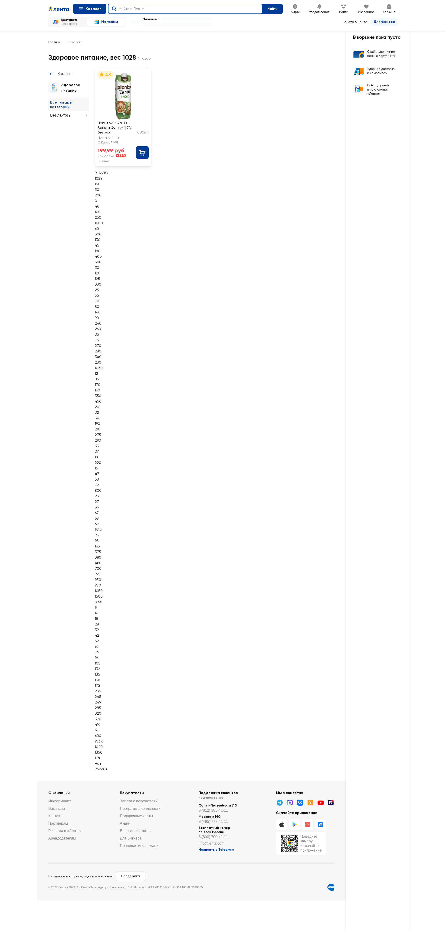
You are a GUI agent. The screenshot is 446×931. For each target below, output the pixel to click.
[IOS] (281, 824)
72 (97, 485)
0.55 (98, 602)
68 (97, 518)
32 (97, 412)
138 (97, 680)
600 (98, 735)
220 (98, 462)
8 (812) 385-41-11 (213, 810)
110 (97, 457)
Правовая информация (140, 846)
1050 (99, 591)
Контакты (56, 816)
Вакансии (56, 809)
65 (97, 646)
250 (98, 217)
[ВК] (300, 802)
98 (97, 540)
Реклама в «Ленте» (65, 831)
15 (96, 468)
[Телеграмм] (279, 802)
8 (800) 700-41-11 (213, 837)
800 (98, 490)
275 (98, 435)
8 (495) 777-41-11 (213, 822)
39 (97, 630)
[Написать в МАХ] (290, 802)
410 (98, 724)
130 (97, 240)
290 (98, 440)
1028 (98, 178)
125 (97, 279)
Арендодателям (62, 838)
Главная (54, 42)
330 (98, 284)
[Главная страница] (58, 8)
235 (98, 691)
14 (96, 613)
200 (98, 195)
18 (96, 618)
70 (97, 301)
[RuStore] (320, 824)
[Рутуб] (330, 802)
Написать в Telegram (216, 850)
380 (98, 557)
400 (98, 256)
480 (98, 563)
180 (97, 251)
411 (97, 730)
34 (97, 418)
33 (97, 446)
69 (96, 524)
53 (97, 479)
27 (97, 501)
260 (98, 329)
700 (98, 568)
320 (98, 713)
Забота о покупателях (138, 801)
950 (98, 579)
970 (98, 585)
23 (97, 496)
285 (98, 708)
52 (97, 641)
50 (97, 189)
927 (98, 574)
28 (97, 624)
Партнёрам (58, 823)
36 (97, 507)
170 (97, 384)
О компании (59, 793)
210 (97, 429)
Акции (125, 823)
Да (97, 758)
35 (97, 334)
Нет (98, 763)
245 (98, 696)
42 (97, 635)
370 (98, 719)
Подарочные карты (136, 816)
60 (97, 228)
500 (98, 262)
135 (97, 674)
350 (98, 396)
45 (97, 245)
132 (97, 669)
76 (96, 652)
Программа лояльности (140, 809)
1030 (99, 368)
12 (96, 373)
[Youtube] (320, 802)
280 (98, 351)
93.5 (98, 529)
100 (98, 212)
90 (97, 318)
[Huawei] (307, 824)
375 (98, 552)
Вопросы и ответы (135, 831)
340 (98, 357)
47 (97, 474)
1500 (99, 596)
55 (97, 295)
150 (97, 184)
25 (97, 290)
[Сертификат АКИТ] (330, 887)
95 (97, 535)
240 (98, 323)
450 (98, 401)
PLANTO (101, 173)
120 (97, 273)
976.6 (99, 741)
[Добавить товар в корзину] (142, 152)
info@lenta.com (211, 843)
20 (97, 407)
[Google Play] (294, 824)
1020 (99, 747)
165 (97, 546)
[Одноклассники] (310, 802)
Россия (101, 769)
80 (97, 306)
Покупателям (132, 793)
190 (97, 423)
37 (97, 451)
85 (97, 379)
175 (97, 685)
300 (98, 234)
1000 (99, 223)
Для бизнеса (384, 22)
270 (98, 345)
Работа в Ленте (354, 22)
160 (97, 390)
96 (96, 657)
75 (97, 340)
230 (98, 362)
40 (97, 206)
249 (98, 702)
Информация (59, 801)
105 (97, 663)
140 (98, 312)
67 (97, 513)
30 (97, 267)
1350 (98, 752)
